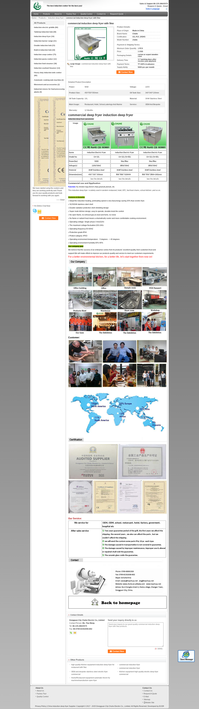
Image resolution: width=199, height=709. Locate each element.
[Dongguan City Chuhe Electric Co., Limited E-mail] (74, 632)
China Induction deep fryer (57, 706)
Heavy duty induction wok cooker (48, 73)
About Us (58, 14)
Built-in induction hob (42, 50)
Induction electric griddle (44, 27)
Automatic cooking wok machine (47, 80)
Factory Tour (71, 14)
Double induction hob (42, 45)
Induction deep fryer (56, 18)
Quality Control (86, 14)
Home (36, 14)
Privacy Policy (40, 706)
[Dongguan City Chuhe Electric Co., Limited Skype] (71, 632)
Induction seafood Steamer (45, 68)
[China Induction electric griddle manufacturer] (38, 5)
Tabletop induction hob (43, 32)
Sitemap (147, 700)
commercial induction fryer (129, 665)
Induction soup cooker (43, 55)
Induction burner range (43, 41)
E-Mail (146, 697)
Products (46, 14)
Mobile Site (149, 703)
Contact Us (101, 14)
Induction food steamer (43, 64)
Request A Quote (155, 6)
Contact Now (127, 72)
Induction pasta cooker (43, 59)
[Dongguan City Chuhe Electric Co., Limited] (166, 9)
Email (165, 6)
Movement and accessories (45, 85)
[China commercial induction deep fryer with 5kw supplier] (90, 43)
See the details (153, 179)
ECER (161, 706)
